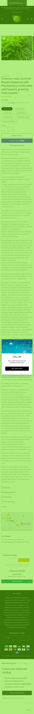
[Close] (30, 342)
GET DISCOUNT (17, 368)
